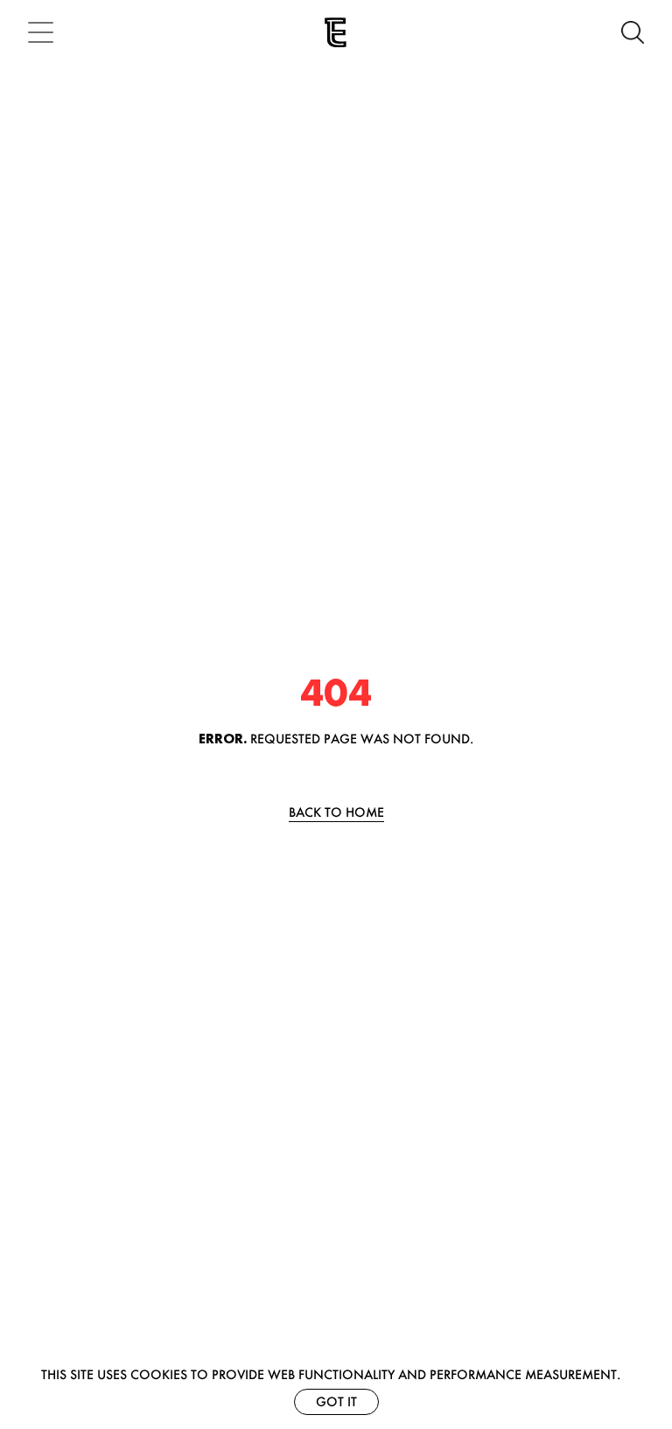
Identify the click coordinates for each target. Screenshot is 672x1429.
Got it (336, 1401)
